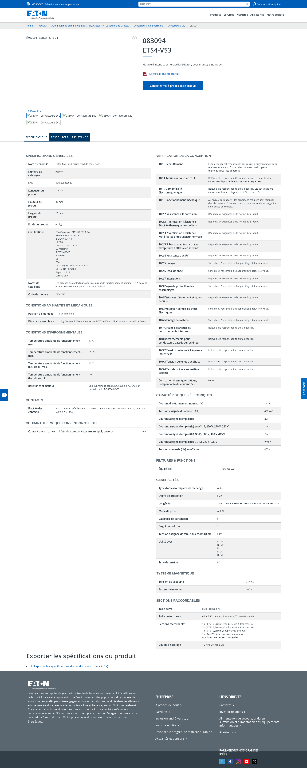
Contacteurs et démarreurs (148, 25)
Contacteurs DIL (176, 25)
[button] (304, 388)
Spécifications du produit (164, 74)
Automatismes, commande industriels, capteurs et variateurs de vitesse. (90, 25)
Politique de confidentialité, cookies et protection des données (64, 772)
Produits (42, 25)
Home (30, 25)
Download (36, 111)
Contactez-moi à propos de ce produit (173, 86)
